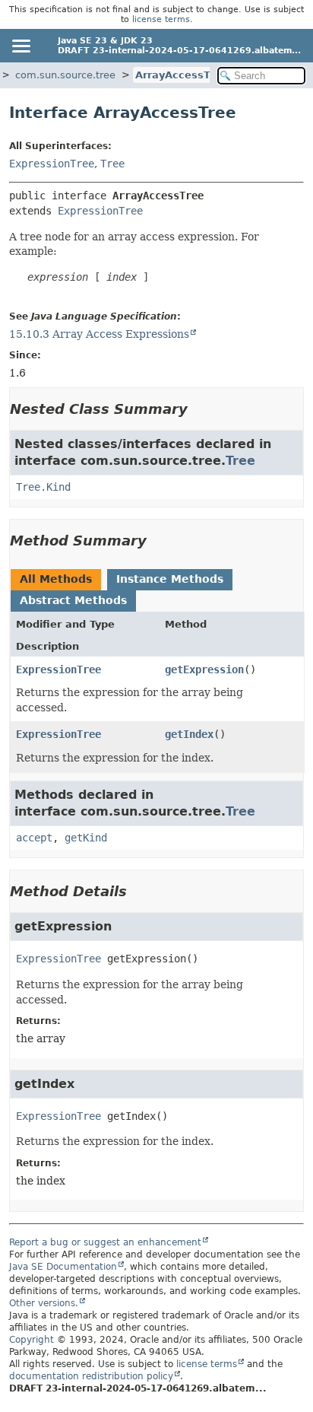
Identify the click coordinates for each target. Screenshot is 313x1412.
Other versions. (43, 1303)
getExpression (204, 669)
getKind (86, 838)
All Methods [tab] (56, 579)
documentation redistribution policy (91, 1376)
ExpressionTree (51, 163)
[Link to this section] (198, 409)
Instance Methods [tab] (169, 579)
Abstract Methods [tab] (73, 600)
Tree (112, 163)
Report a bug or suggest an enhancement (105, 1242)
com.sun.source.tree (65, 75)
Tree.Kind (43, 487)
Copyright (31, 1339)
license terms (161, 19)
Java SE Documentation (63, 1266)
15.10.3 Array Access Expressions (99, 334)
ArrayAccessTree (181, 75)
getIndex (189, 734)
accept (34, 838)
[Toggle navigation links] (20, 45)
